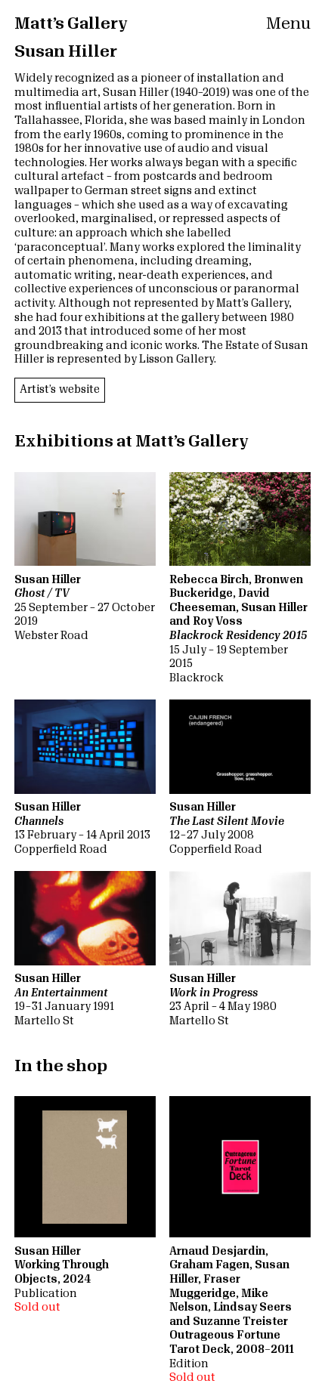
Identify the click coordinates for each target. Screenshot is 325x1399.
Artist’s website (60, 389)
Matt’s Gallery (71, 24)
